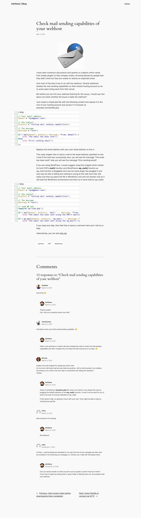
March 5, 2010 (47, 288)
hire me (63, 233)
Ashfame (48, 302)
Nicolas (44, 358)
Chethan (45, 285)
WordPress (59, 244)
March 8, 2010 (50, 341)
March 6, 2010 (50, 305)
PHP (49, 244)
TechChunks (46, 322)
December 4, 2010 (52, 466)
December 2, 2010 (48, 447)
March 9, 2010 (47, 413)
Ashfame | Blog (19, 3)
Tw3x (44, 411)
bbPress (41, 244)
